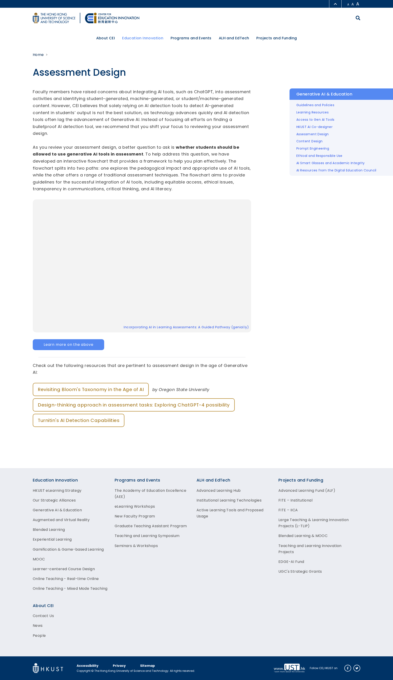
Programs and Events (137, 480)
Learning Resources (312, 112)
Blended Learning (49, 529)
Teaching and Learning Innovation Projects (310, 549)
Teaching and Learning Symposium (147, 535)
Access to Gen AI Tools (315, 119)
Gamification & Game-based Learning (68, 549)
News (38, 625)
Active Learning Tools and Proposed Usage (230, 513)
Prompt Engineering (312, 148)
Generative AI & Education (57, 510)
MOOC (39, 559)
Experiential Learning (52, 539)
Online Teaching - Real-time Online (66, 578)
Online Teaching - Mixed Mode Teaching (70, 588)
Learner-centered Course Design (64, 569)
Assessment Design (312, 134)
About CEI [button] (105, 38)
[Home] (112, 18)
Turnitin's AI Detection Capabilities (78, 420)
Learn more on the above (68, 344)
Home (38, 54)
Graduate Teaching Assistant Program (151, 526)
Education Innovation (55, 480)
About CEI (43, 605)
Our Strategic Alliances (54, 500)
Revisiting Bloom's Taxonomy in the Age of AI (91, 389)
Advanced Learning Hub (218, 490)
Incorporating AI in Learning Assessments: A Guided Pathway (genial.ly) (186, 327)
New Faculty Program (135, 516)
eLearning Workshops (135, 506)
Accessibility (87, 665)
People (39, 635)
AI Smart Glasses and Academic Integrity (330, 163)
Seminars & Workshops (136, 545)
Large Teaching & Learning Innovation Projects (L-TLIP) (313, 523)
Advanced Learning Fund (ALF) (306, 490)
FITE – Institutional (295, 500)
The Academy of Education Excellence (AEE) (150, 493)
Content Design (309, 141)
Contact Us (43, 615)
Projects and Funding (300, 480)
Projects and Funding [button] (276, 38)
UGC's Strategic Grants (300, 571)
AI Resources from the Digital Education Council (336, 170)
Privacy (119, 665)
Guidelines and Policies (315, 105)
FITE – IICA (288, 510)
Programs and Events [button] (191, 38)
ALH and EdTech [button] (234, 38)
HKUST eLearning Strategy (57, 490)
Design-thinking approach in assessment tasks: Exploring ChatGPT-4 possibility (134, 405)
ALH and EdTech (213, 480)
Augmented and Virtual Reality (61, 519)
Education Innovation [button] (142, 38)
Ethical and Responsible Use (319, 155)
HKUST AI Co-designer (314, 127)
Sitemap (147, 665)
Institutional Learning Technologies (229, 500)
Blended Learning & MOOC (303, 535)
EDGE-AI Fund (291, 561)
